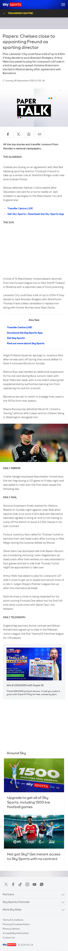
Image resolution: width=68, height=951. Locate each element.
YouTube (34, 884)
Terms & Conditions (13, 920)
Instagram (27, 884)
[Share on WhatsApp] (29, 134)
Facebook (13, 884)
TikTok (20, 884)
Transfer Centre (20, 13)
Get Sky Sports (16, 214)
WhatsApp (41, 884)
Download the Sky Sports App (46, 214)
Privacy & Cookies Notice (16, 924)
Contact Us (9, 937)
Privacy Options (11, 929)
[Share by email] (39, 134)
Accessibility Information (16, 933)
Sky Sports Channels (16, 902)
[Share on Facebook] (8, 134)
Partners (8, 894)
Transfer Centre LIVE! (20, 208)
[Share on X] (18, 134)
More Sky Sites (12, 909)
